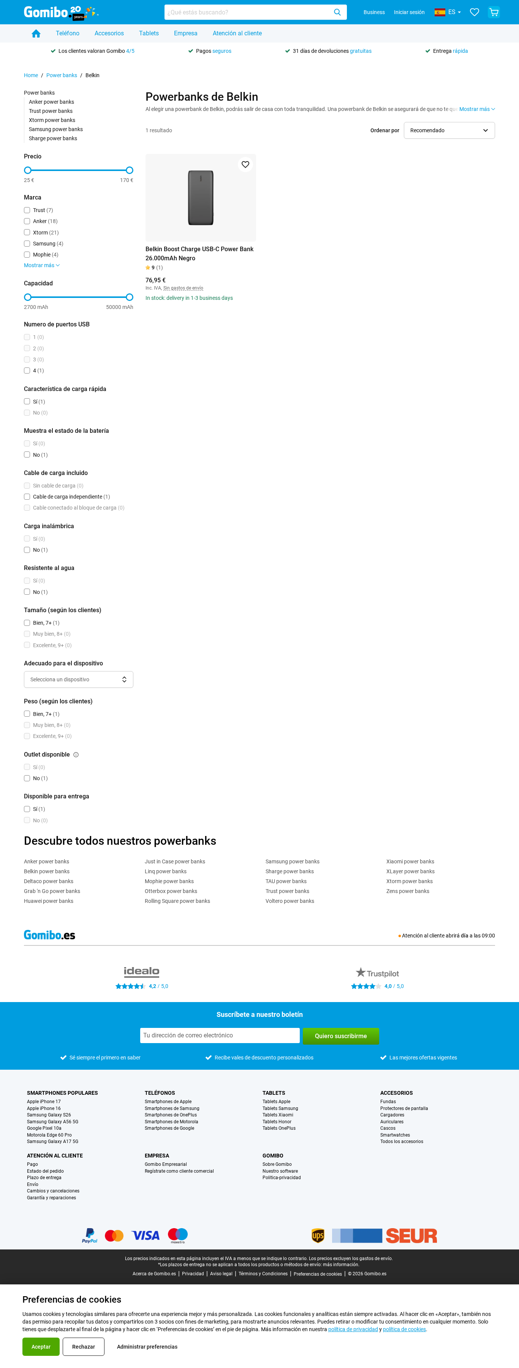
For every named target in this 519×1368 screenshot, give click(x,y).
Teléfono (67, 33)
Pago (32, 1164)
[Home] (36, 33)
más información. (341, 1264)
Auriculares (391, 1121)
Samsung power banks (56, 129)
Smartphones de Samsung (172, 1108)
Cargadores (392, 1115)
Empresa (186, 33)
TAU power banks (286, 881)
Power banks (61, 75)
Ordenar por (384, 130)
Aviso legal (221, 1273)
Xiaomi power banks (410, 861)
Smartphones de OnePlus (171, 1115)
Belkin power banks (47, 871)
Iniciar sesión (409, 12)
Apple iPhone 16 (44, 1108)
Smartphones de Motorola (171, 1121)
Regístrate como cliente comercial (179, 1171)
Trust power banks (51, 111)
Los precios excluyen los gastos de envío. (351, 1258)
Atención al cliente (237, 33)
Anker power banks (51, 102)
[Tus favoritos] (474, 12)
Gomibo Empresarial (166, 1164)
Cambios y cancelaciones (53, 1191)
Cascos (388, 1128)
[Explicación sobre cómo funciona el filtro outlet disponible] (76, 755)
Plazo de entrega (44, 1177)
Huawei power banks (48, 901)
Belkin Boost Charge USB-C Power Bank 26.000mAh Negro (199, 253)
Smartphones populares (62, 1093)
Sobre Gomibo (277, 1164)
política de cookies (404, 1329)
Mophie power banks (169, 881)
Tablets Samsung (280, 1108)
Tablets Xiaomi (278, 1115)
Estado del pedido (45, 1171)
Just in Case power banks (175, 861)
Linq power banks (166, 871)
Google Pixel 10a (44, 1128)
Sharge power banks (53, 138)
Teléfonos (160, 1093)
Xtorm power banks (52, 120)
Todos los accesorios (401, 1141)
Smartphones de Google (169, 1128)
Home (31, 75)
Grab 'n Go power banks (52, 891)
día (464, 936)
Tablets (149, 33)
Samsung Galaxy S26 (49, 1115)
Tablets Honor (277, 1121)
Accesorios (109, 33)
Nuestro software (280, 1171)
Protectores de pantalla (404, 1108)
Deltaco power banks (48, 881)
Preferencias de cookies (318, 1274)
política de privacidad (353, 1329)
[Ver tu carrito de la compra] (494, 12)
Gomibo (273, 1156)
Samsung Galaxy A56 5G (52, 1121)
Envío (32, 1184)
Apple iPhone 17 (44, 1101)
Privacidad (193, 1273)
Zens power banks (407, 891)
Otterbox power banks (171, 891)
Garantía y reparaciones (51, 1197)
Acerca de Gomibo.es (154, 1273)
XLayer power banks (410, 871)
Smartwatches (395, 1135)
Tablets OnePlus (279, 1128)
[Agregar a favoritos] (245, 164)
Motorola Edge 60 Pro (49, 1135)
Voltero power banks (290, 901)
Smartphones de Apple (168, 1101)
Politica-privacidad (282, 1177)
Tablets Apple (276, 1101)
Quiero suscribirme (341, 1036)
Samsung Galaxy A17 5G (52, 1141)
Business (374, 12)
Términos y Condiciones (263, 1273)
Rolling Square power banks (177, 901)
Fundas (388, 1101)
